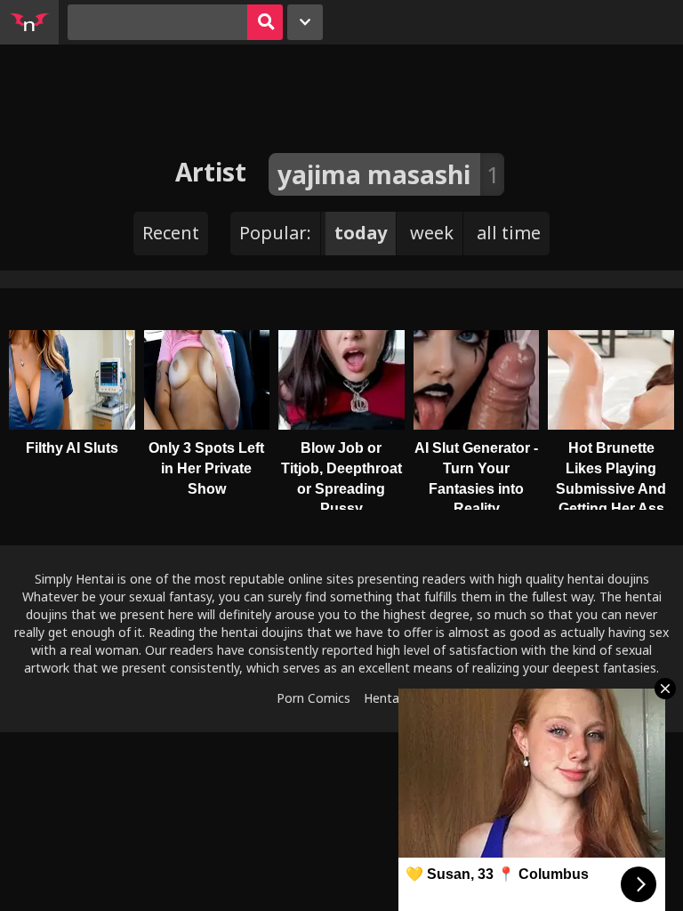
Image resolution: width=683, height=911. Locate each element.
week (432, 233)
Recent (170, 233)
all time (509, 233)
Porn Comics (313, 697)
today (360, 233)
